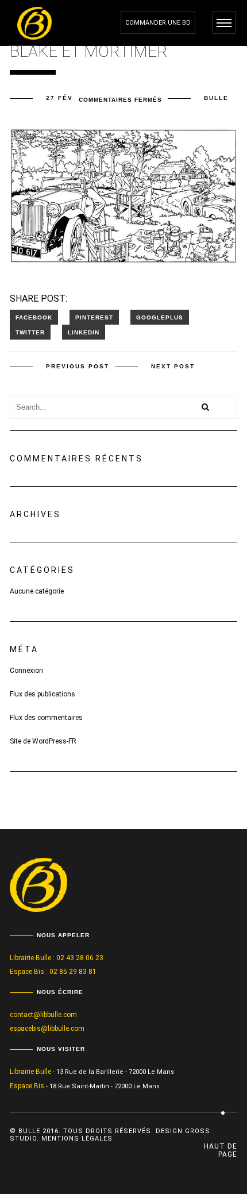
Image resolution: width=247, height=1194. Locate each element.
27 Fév (59, 98)
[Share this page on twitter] (30, 332)
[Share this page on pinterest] (94, 317)
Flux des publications (42, 694)
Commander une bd (158, 22)
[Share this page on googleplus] (159, 317)
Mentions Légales (77, 1138)
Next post (173, 366)
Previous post (77, 366)
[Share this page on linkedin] (83, 332)
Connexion (26, 671)
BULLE (216, 98)
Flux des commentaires (46, 718)
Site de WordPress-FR (43, 741)
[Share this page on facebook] (34, 317)
